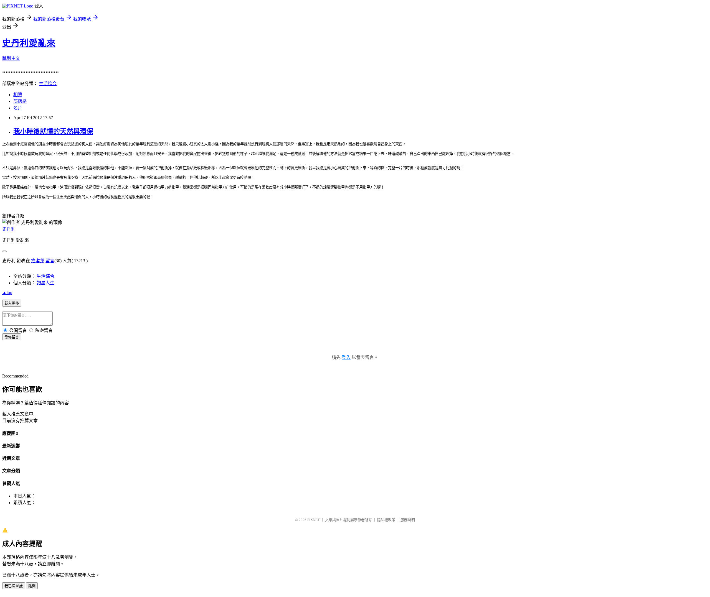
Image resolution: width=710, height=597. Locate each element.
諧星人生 (45, 282)
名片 (17, 108)
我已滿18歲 (13, 586)
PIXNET (313, 520)
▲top (7, 292)
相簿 (17, 94)
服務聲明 (407, 520)
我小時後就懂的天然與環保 (53, 131)
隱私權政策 (386, 520)
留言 (49, 260)
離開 (32, 586)
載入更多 (11, 303)
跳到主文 (11, 58)
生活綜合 (48, 83)
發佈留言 (11, 337)
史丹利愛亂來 (28, 43)
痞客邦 (37, 260)
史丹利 (9, 229)
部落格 (20, 101)
